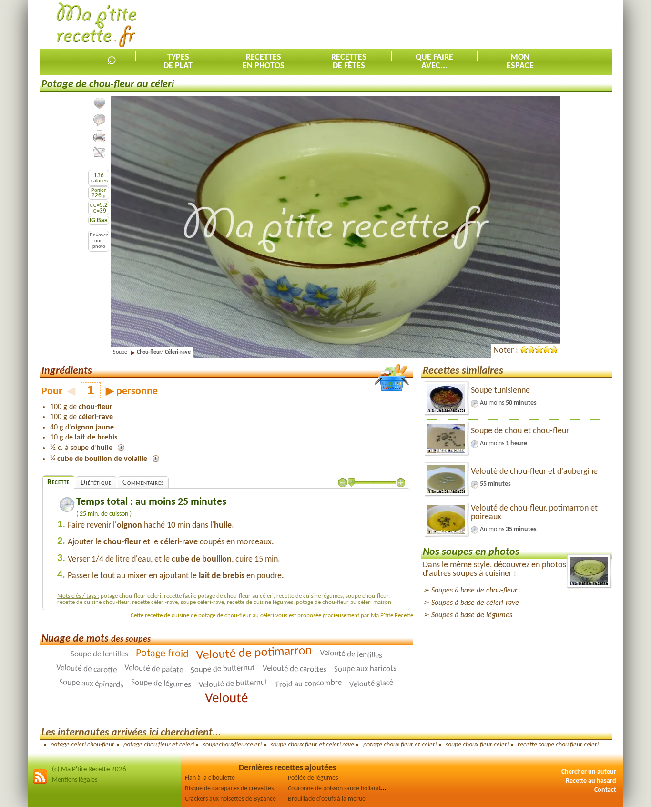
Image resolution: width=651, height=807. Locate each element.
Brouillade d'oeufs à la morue (327, 799)
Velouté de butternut (233, 683)
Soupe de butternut (222, 669)
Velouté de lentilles (351, 654)
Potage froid (162, 654)
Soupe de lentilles (99, 654)
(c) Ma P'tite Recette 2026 (89, 769)
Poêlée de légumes (313, 778)
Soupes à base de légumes (471, 615)
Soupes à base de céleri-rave (475, 603)
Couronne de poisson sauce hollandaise (339, 788)
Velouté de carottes (294, 669)
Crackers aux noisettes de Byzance (230, 799)
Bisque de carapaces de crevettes (229, 788)
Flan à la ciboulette (210, 778)
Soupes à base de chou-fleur (474, 590)
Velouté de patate (153, 669)
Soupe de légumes (161, 683)
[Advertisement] (438, 24)
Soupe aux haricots (365, 669)
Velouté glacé (371, 684)
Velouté (226, 699)
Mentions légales (74, 780)
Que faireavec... (434, 62)
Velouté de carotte (86, 669)
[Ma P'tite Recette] (96, 25)
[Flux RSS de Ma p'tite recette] (40, 782)
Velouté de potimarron (254, 653)
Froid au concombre (308, 684)
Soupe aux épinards (91, 684)
